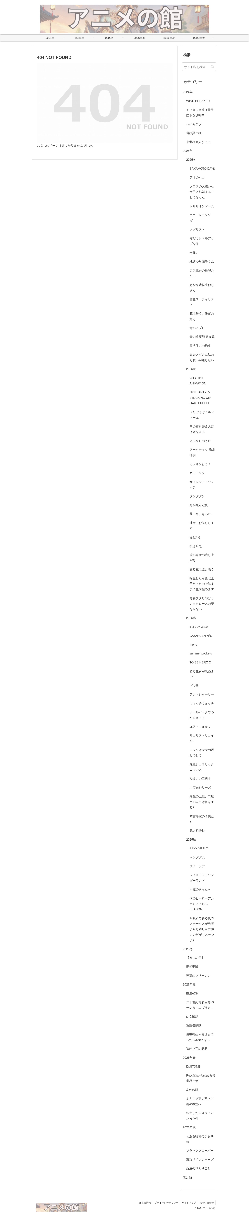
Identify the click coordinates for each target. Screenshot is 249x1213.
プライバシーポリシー (166, 1202)
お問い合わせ (207, 1202)
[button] (212, 66)
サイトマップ (189, 1202)
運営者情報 (145, 1202)
